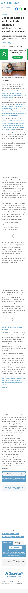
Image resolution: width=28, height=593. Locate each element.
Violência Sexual (18, 536)
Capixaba (7, 7)
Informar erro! (15, 547)
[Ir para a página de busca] (4, 3)
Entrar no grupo (17, 57)
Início (2, 7)
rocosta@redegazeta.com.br (14, 43)
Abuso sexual (7, 533)
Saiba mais (13, 563)
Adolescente (7, 536)
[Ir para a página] (12, 3)
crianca (15, 533)
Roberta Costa (6, 42)
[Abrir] (2, 3)
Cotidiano (3, 8)
